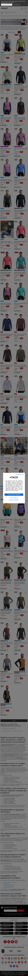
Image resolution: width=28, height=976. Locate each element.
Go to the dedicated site (6, 4)
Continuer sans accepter (19, 474)
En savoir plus (14, 497)
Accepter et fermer (14, 494)
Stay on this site (17, 4)
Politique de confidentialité (14, 499)
